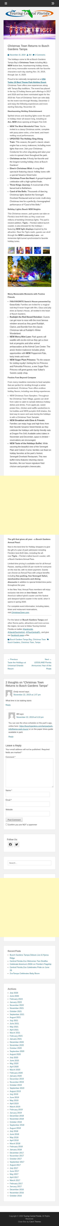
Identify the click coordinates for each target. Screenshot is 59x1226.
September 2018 (17, 1125)
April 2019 (14, 1103)
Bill (30, 55)
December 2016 (17, 1189)
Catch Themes (35, 1222)
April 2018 (14, 1140)
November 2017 (17, 1156)
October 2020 (16, 1048)
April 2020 (14, 1067)
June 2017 (14, 1171)
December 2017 (17, 1153)
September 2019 (17, 1088)
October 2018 (16, 1122)
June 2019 (14, 1097)
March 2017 (15, 1180)
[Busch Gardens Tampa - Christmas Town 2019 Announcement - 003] (20, 250)
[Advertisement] (29, 505)
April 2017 (14, 1177)
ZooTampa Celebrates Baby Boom (25, 973)
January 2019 (16, 1113)
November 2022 (17, 1005)
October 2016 (16, 1196)
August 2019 (15, 1091)
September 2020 (17, 1051)
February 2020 (16, 1073)
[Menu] (5, 3)
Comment (10, 757)
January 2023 (16, 1002)
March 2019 (15, 1106)
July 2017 (14, 1168)
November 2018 (17, 1119)
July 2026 (14, 993)
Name (9, 790)
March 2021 (15, 1033)
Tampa (37, 642)
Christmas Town (39, 639)
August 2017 (15, 1165)
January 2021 (16, 1039)
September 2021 (17, 1014)
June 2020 (14, 1060)
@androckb (28, 629)
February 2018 (16, 1146)
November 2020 (17, 1045)
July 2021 (14, 1020)
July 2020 (14, 1057)
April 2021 (14, 1030)
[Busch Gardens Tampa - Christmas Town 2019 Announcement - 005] (46, 250)
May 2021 (14, 1027)
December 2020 (17, 1042)
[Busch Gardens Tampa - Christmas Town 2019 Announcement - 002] (37, 250)
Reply (8, 705)
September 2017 (17, 1162)
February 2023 (16, 999)
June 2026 (14, 996)
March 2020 (15, 1070)
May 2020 (14, 1063)
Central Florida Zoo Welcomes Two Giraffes (29, 961)
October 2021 (16, 1011)
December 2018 (17, 1116)
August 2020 (15, 1054)
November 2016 (17, 1193)
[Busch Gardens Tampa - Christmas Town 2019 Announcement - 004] (28, 250)
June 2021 (14, 1023)
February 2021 (16, 1036)
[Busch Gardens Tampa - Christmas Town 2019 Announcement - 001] (11, 250)
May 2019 (14, 1100)
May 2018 (14, 1137)
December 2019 (17, 1079)
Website (9, 809)
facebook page (17, 635)
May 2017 (14, 1174)
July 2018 (14, 1131)
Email (9, 800)
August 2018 (15, 1128)
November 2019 (17, 1082)
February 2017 (16, 1183)
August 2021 (15, 1017)
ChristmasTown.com (20, 612)
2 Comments (40, 55)
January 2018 (16, 1149)
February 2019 (16, 1109)
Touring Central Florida (32, 1216)
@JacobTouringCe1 (16, 632)
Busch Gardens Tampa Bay (21, 639)
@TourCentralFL (33, 632)
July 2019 (14, 1094)
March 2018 (15, 1143)
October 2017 (16, 1159)
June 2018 (14, 1134)
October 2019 (16, 1085)
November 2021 (17, 1008)
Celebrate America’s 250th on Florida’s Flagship (30, 964)
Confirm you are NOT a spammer (22, 825)
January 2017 (16, 1186)
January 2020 (16, 1076)
